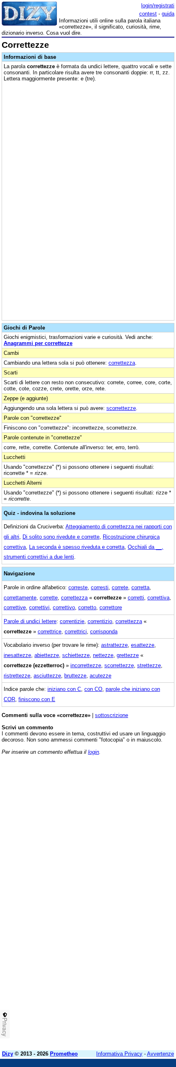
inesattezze (17, 655)
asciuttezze (47, 676)
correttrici (76, 631)
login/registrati (157, 5)
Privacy (5, 1027)
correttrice (49, 631)
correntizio (100, 621)
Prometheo (64, 1054)
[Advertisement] (88, 956)
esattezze (142, 645)
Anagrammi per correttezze (38, 343)
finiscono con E (36, 699)
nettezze (103, 655)
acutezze (100, 676)
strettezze (149, 665)
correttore (110, 607)
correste (78, 587)
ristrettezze (17, 676)
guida (168, 14)
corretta (140, 587)
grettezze (128, 655)
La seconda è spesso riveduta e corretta (76, 547)
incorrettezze (85, 665)
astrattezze (114, 645)
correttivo (64, 607)
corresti (99, 587)
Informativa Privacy (119, 1054)
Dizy (7, 1054)
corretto (87, 607)
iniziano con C (64, 689)
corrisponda (103, 631)
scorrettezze (121, 408)
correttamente (20, 598)
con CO (93, 689)
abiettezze (46, 655)
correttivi (39, 607)
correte (120, 587)
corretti (136, 598)
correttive (15, 607)
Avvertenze (160, 1054)
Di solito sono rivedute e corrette (61, 537)
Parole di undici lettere (30, 621)
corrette (49, 598)
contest (148, 14)
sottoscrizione (111, 715)
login (93, 752)
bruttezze (75, 676)
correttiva (158, 598)
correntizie (72, 621)
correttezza (121, 363)
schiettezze (76, 655)
